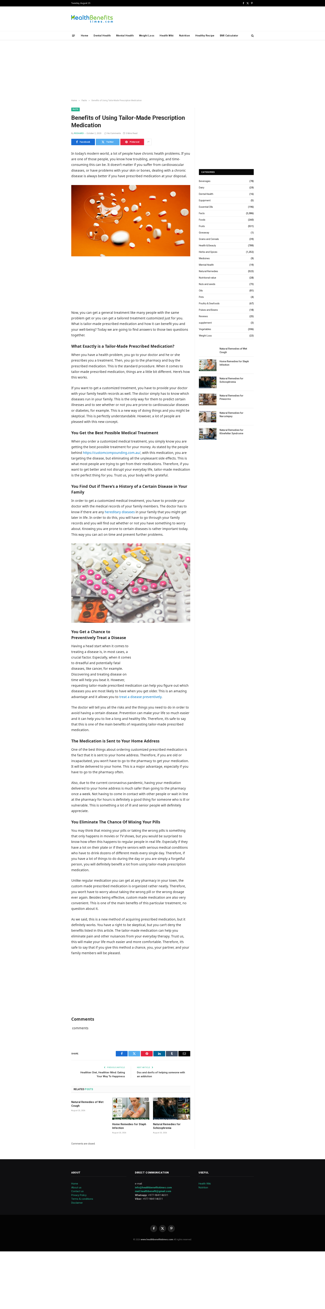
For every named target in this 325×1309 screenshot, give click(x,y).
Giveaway (204, 232)
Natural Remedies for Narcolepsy (231, 415)
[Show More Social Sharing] (148, 142)
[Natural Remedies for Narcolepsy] (207, 417)
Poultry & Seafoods (209, 303)
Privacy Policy (78, 1195)
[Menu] (73, 35)
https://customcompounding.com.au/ (111, 453)
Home (84, 35)
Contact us (77, 1191)
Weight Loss (146, 35)
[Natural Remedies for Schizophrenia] (171, 1109)
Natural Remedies (208, 271)
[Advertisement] (162, 69)
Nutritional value (207, 277)
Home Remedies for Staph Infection (129, 1126)
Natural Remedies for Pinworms (231, 397)
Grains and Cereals (209, 239)
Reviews (203, 316)
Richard (79, 133)
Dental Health (102, 35)
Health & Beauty (207, 245)
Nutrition (184, 35)
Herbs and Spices (208, 252)
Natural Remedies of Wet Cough (87, 1103)
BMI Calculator (229, 35)
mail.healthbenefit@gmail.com (153, 1191)
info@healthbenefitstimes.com (153, 1187)
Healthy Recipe (204, 35)
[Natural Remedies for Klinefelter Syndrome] (207, 434)
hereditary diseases (120, 512)
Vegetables (205, 329)
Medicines (204, 258)
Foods (202, 219)
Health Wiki (167, 35)
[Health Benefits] (92, 19)
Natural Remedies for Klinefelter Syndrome (231, 432)
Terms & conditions (82, 1198)
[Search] (252, 35)
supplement (205, 322)
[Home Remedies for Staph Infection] (130, 1109)
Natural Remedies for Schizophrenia (167, 1126)
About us (76, 1187)
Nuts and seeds (207, 284)
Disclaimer (77, 1202)
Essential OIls (206, 207)
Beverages (204, 181)
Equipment (205, 200)
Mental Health (125, 35)
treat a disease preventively (140, 697)
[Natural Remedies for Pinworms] (207, 399)
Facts (75, 109)
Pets (201, 297)
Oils (201, 290)
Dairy (201, 187)
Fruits (202, 226)
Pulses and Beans (208, 310)
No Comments (114, 133)
